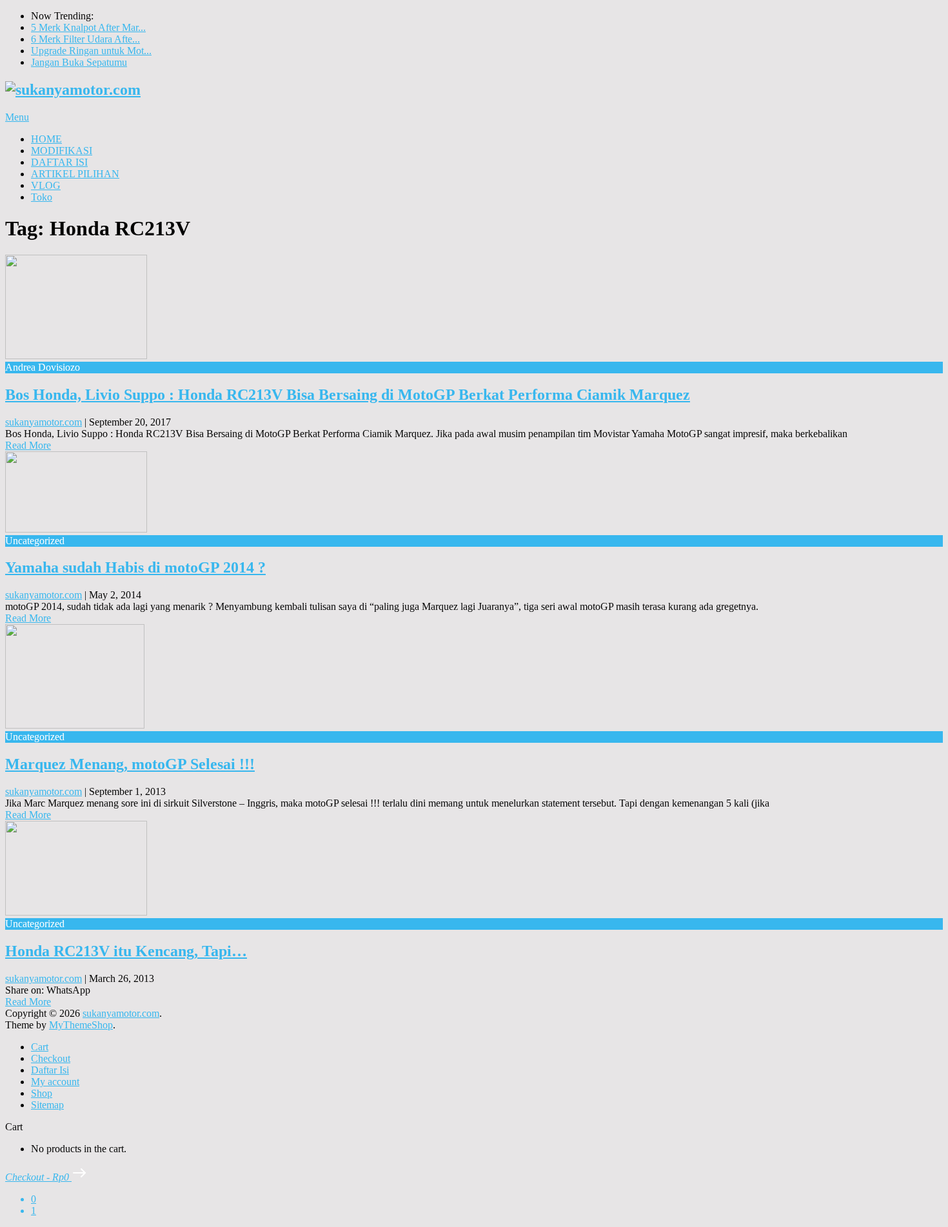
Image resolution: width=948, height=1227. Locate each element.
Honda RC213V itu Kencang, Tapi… (126, 951)
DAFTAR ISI (59, 162)
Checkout (50, 1058)
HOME (46, 138)
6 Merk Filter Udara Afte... (85, 39)
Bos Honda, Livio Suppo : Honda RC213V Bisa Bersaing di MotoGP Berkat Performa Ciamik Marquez (347, 394)
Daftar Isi (50, 1070)
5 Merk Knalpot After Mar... (88, 27)
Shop (41, 1093)
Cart (39, 1046)
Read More (28, 445)
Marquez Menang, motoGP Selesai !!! (130, 764)
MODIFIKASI (61, 150)
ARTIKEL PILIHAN (75, 173)
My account (55, 1081)
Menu (17, 117)
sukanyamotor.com (43, 422)
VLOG (46, 185)
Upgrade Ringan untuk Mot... (91, 50)
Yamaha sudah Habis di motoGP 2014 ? (135, 567)
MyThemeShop (81, 1024)
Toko (41, 196)
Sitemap (47, 1104)
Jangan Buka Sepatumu (79, 62)
